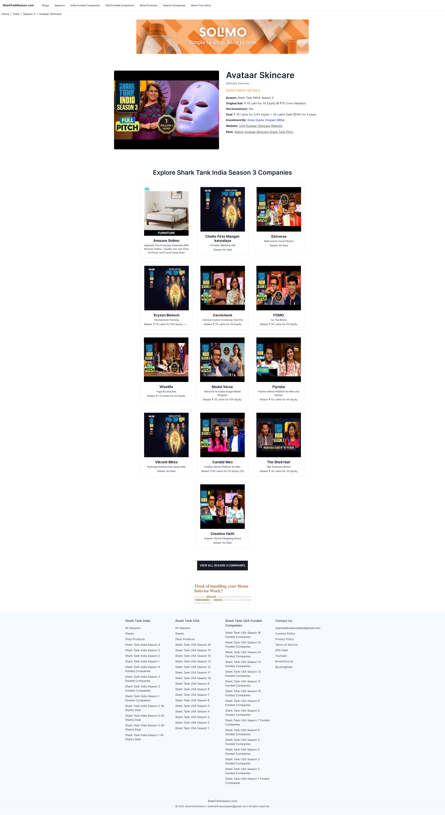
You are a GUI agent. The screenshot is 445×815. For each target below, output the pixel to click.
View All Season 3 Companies (222, 565)
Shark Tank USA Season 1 (192, 728)
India (16, 14)
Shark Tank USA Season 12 (193, 667)
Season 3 (29, 14)
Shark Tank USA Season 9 (192, 683)
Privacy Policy (284, 639)
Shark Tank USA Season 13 (193, 661)
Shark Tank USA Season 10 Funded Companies (243, 693)
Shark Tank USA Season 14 (193, 655)
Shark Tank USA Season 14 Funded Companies (243, 654)
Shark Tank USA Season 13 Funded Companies (243, 664)
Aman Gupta (255, 120)
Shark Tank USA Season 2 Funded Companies (242, 771)
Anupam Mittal (274, 120)
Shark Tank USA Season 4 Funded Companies (242, 751)
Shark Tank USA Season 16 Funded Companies (243, 635)
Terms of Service (286, 644)
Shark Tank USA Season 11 (192, 672)
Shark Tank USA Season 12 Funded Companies (243, 673)
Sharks (129, 633)
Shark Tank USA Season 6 (192, 700)
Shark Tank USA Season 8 (192, 689)
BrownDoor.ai (284, 661)
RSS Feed (281, 650)
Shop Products (148, 5)
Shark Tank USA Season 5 (192, 706)
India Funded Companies (85, 5)
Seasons (60, 5)
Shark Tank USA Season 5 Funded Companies (242, 742)
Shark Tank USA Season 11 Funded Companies (242, 683)
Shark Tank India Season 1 (142, 661)
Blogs (45, 5)
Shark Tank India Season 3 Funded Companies (142, 679)
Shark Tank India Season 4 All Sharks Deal (144, 708)
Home (5, 14)
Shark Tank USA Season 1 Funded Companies (247, 781)
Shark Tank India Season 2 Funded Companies (142, 688)
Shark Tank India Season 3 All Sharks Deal (144, 717)
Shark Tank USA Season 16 (193, 644)
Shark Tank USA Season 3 (192, 717)
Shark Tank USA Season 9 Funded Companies (242, 703)
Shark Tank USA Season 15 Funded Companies (243, 644)
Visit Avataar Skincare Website (260, 126)
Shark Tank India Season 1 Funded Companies (142, 698)
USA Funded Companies (120, 5)
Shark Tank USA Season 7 (192, 694)
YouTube (281, 655)
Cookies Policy (285, 633)
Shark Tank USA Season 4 (192, 711)
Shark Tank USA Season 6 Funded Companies (242, 732)
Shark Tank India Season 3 (142, 650)
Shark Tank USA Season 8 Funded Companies (242, 712)
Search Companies (174, 5)
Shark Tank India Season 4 (142, 644)
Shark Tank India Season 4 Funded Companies (142, 669)
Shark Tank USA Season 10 (193, 678)
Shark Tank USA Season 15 (193, 650)
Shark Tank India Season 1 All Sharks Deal (144, 737)
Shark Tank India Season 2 (142, 655)
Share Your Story (201, 5)
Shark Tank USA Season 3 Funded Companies (242, 761)
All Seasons (132, 628)
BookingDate (283, 667)
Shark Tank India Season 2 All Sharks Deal (144, 727)
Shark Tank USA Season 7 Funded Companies (247, 722)
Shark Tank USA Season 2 (192, 722)
